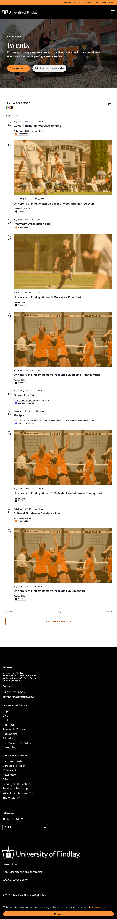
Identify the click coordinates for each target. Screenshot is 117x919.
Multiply (19, 415)
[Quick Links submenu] (112, 2)
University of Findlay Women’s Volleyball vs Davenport (49, 591)
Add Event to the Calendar (49, 68)
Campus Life (16, 68)
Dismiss (58, 913)
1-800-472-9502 (13, 692)
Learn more (98, 907)
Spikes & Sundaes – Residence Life (37, 513)
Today (58, 611)
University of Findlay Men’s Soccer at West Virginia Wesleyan (54, 203)
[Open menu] (113, 11)
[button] (53, 108)
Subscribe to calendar (56, 621)
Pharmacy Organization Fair (32, 224)
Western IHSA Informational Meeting (37, 126)
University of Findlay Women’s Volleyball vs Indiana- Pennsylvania (57, 375)
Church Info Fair (24, 395)
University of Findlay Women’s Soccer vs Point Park (48, 297)
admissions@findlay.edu (18, 696)
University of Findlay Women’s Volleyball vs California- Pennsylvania (58, 493)
